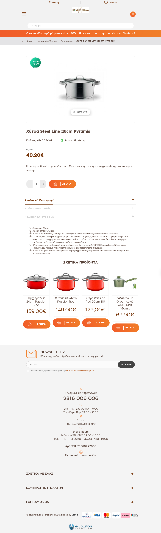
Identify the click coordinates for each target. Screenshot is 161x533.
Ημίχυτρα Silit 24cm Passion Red (36, 301)
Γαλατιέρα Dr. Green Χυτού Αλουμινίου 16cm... (125, 303)
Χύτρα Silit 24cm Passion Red (66, 300)
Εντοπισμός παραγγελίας (81, 455)
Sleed (75, 515)
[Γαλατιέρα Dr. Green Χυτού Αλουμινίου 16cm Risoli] (125, 282)
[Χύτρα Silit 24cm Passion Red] (66, 282)
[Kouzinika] (80, 10)
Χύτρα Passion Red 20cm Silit (95, 300)
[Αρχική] (22, 41)
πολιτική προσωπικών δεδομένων (80, 371)
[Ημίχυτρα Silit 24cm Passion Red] (36, 282)
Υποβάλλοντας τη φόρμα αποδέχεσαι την (62, 371)
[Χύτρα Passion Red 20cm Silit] (95, 282)
